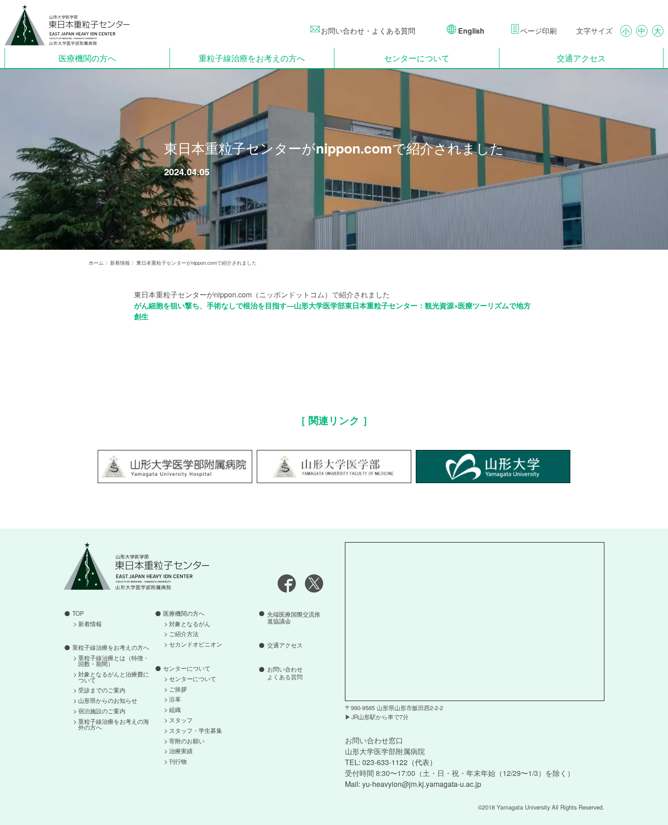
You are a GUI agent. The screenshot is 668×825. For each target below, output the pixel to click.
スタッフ (181, 720)
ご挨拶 (178, 689)
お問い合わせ (285, 674)
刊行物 (178, 762)
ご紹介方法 (184, 634)
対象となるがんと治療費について (113, 677)
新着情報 (90, 624)
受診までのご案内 (101, 690)
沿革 (175, 699)
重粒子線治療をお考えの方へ (252, 58)
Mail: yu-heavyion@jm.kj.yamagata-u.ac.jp (413, 784)
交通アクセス (581, 58)
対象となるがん (189, 624)
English (470, 30)
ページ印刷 (538, 30)
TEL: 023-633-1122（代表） (391, 762)
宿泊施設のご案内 (101, 711)
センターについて (416, 58)
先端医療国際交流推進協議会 (293, 617)
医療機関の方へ (87, 58)
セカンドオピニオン (195, 644)
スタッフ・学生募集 (195, 731)
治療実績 (181, 751)
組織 (175, 710)
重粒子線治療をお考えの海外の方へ (113, 725)
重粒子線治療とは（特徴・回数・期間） (113, 661)
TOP (78, 614)
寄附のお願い (186, 741)
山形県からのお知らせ (107, 701)
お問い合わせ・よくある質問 (368, 30)
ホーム (96, 262)
